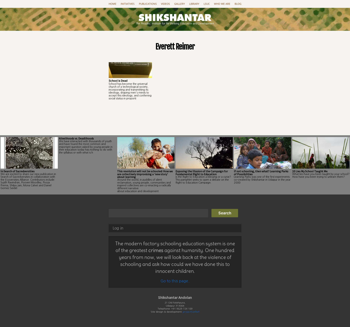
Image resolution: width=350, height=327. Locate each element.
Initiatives (128, 3)
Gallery (179, 3)
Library (194, 3)
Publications (148, 3)
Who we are (222, 3)
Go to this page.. (175, 281)
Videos (165, 3)
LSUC (207, 3)
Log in (118, 228)
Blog (238, 3)
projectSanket (191, 312)
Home (112, 3)
